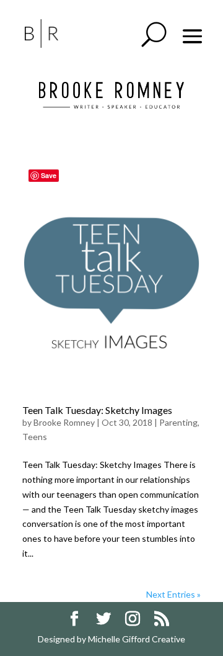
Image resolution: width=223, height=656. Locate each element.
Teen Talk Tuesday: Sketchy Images (97, 410)
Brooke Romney (64, 422)
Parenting (178, 422)
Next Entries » (173, 594)
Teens (34, 436)
